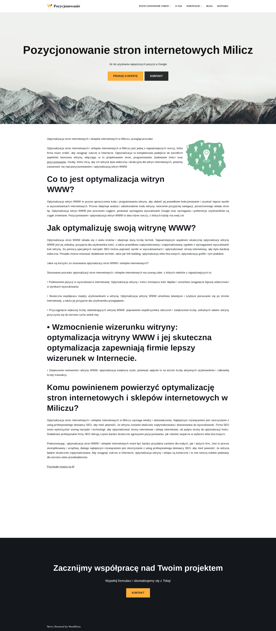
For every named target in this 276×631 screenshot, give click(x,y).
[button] (170, 6)
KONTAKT (156, 76)
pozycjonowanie (56, 162)
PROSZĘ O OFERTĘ (125, 76)
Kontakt (222, 6)
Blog (209, 6)
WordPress (75, 626)
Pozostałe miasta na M (60, 466)
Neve (50, 626)
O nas (178, 6)
